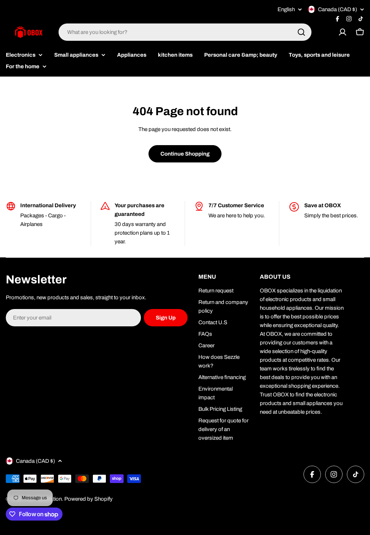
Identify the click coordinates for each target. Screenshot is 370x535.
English (286, 9)
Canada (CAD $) (337, 9)
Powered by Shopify (88, 499)
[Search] (301, 32)
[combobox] (185, 32)
